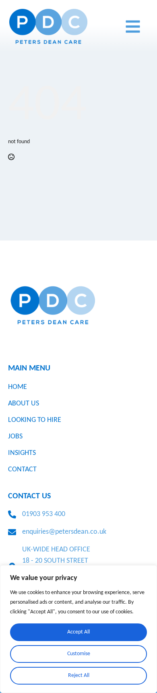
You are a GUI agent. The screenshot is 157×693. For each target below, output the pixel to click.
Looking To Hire (34, 420)
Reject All (78, 675)
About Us (23, 403)
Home (17, 387)
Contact (22, 469)
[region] (78, 629)
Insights (22, 453)
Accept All (78, 632)
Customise (78, 654)
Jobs (15, 436)
